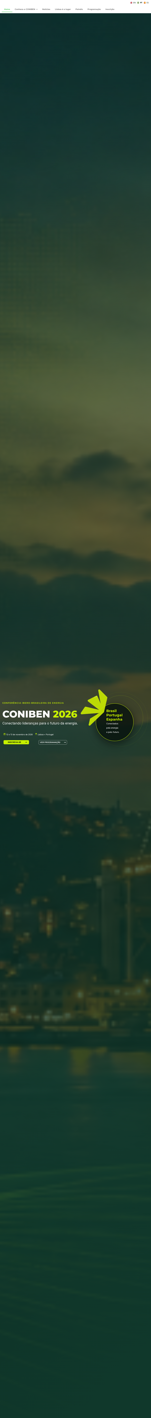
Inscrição (109, 9)
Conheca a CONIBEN (25, 9)
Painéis (79, 9)
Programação (94, 9)
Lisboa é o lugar (63, 9)
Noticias (46, 9)
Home (7, 9)
